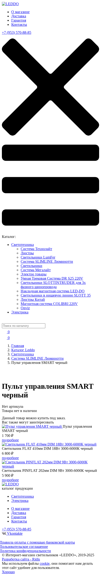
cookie (45, 563)
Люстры (27, 253)
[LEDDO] (10, 4)
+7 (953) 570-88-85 (16, 32)
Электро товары (34, 274)
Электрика (19, 312)
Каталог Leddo (23, 350)
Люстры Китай (33, 299)
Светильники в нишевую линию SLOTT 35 (56, 295)
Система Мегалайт (36, 270)
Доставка (18, 16)
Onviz (25, 308)
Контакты (19, 25)
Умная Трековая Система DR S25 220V (52, 278)
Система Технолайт (36, 249)
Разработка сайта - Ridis (21, 559)
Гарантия (18, 20)
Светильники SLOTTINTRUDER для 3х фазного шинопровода (53, 285)
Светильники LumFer (38, 257)
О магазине (20, 12)
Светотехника (22, 245)
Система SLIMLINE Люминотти (47, 261)
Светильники (31, 266)
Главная (17, 346)
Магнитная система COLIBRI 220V (49, 304)
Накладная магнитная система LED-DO (53, 291)
